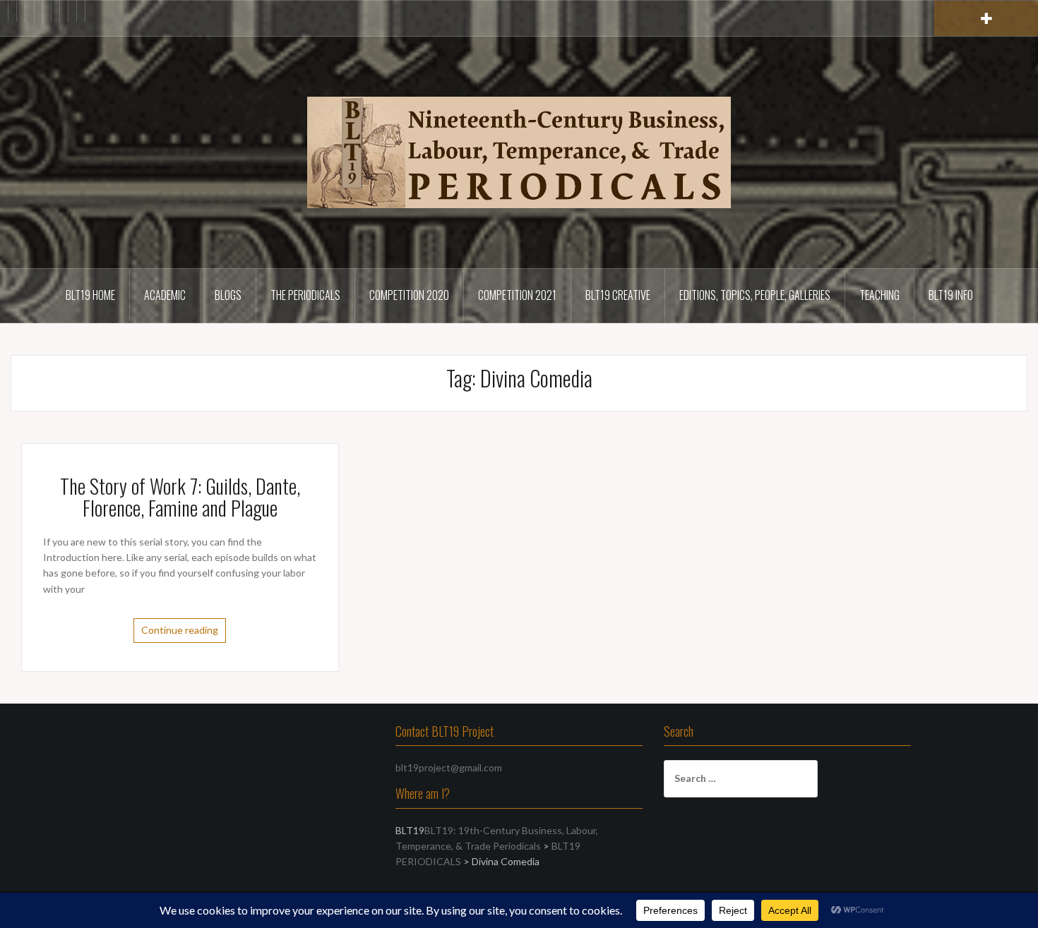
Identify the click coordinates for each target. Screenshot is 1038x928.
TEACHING (879, 295)
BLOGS (228, 295)
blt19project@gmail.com (448, 767)
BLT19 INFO (951, 295)
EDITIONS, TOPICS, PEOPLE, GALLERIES (754, 295)
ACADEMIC (165, 295)
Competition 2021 (517, 295)
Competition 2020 (409, 295)
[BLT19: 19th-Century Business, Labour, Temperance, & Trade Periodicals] (519, 151)
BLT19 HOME (90, 295)
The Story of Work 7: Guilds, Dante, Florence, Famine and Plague (180, 496)
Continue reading (179, 630)
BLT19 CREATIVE (617, 295)
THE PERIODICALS (305, 295)
